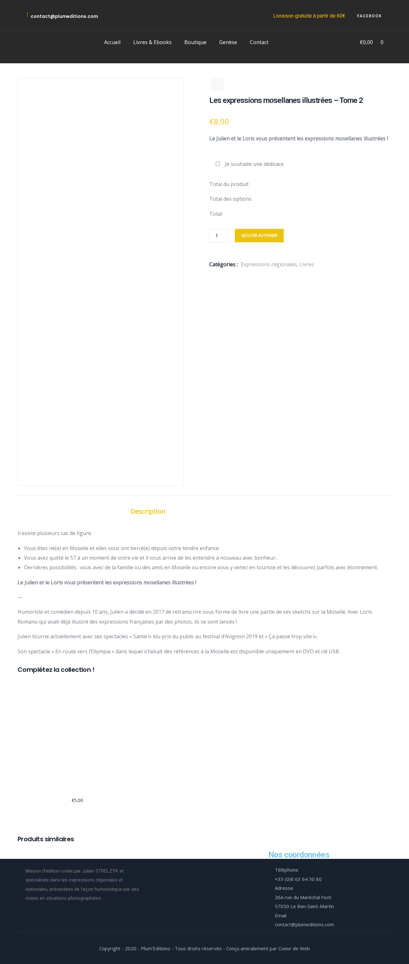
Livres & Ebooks (152, 42)
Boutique (195, 42)
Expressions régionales (269, 264)
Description (148, 511)
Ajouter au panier (259, 235)
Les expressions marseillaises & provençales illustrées (77, 787)
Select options (20, 757)
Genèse (228, 42)
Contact (259, 42)
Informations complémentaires (230, 511)
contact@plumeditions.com (64, 16)
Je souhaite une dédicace (254, 163)
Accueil (112, 42)
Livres (306, 264)
